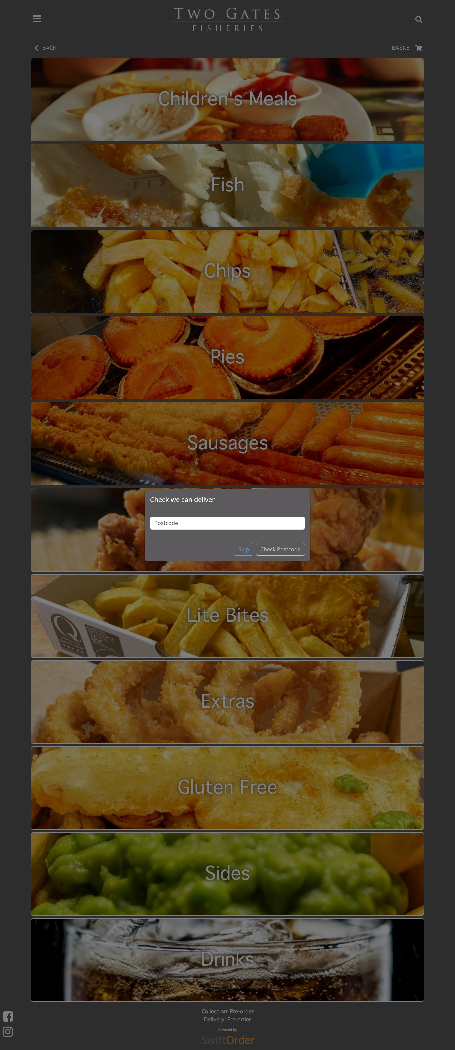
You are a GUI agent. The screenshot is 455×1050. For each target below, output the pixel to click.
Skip (243, 549)
